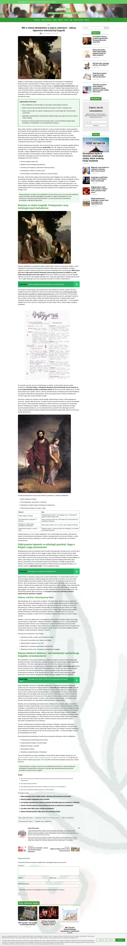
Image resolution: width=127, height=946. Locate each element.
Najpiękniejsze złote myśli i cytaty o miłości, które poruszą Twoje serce (99, 189)
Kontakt (53, 2)
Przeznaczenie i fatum (26, 821)
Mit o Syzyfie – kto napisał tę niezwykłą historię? (27, 923)
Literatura (37, 20)
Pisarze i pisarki (78, 20)
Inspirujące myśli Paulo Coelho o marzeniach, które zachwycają (99, 179)
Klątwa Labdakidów (68, 817)
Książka (60, 20)
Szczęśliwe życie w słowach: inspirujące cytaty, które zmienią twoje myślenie (93, 157)
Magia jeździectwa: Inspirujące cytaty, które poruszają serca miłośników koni (99, 201)
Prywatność (32, 2)
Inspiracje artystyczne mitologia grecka (47, 817)
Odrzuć (111, 940)
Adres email (53, 878)
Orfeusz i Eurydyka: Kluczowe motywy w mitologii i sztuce (48, 922)
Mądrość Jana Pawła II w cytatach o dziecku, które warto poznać (100, 169)
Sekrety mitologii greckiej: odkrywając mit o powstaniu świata (40, 811)
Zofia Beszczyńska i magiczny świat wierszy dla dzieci (100, 75)
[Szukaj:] (93, 28)
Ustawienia (101, 940)
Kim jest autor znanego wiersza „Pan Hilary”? (101, 64)
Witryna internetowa (23, 883)
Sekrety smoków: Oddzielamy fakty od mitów (35, 799)
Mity (71, 20)
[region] (63, 939)
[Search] (108, 20)
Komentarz (21, 865)
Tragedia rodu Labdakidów (43, 821)
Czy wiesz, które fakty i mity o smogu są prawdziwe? (37, 808)
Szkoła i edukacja (46, 20)
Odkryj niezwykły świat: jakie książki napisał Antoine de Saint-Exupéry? (99, 52)
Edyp (76, 619)
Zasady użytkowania (43, 2)
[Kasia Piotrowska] (22, 834)
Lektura (66, 20)
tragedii (57, 649)
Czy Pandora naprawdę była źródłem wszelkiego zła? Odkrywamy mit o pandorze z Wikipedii (50, 802)
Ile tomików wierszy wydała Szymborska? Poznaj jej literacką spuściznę (100, 39)
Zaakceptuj (120, 940)
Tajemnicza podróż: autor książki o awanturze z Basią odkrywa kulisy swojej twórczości (100, 88)
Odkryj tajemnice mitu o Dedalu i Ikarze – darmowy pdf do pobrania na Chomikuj (46, 796)
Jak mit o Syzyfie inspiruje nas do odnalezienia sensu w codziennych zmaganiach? (47, 805)
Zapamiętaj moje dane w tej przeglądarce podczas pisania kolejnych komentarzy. (42, 889)
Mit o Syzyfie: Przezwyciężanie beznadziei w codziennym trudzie (70, 930)
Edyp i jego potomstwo (26, 817)
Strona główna (22, 2)
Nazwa (20, 878)
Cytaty (55, 20)
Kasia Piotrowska (46, 33)
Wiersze (86, 20)
